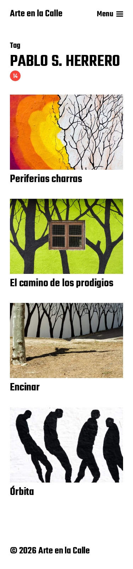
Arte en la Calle (36, 14)
